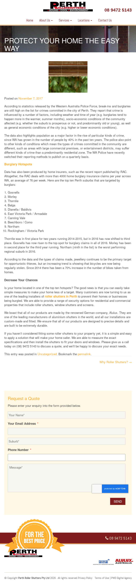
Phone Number (19, 450)
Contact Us (105, 20)
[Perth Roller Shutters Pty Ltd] (68, 7)
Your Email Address (23, 423)
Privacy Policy (85, 578)
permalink (84, 354)
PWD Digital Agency (121, 578)
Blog (18, 54)
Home (29, 20)
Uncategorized (32, 54)
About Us (45, 20)
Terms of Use (102, 578)
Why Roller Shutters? (116, 362)
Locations (84, 20)
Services (64, 20)
